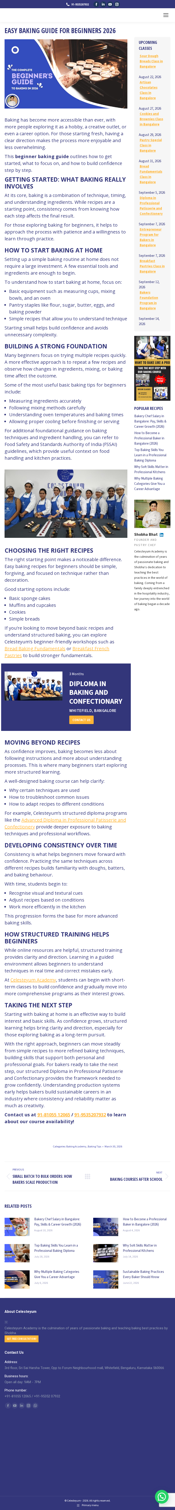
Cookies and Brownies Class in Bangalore (151, 119)
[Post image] (17, 1227)
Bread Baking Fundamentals (35, 648)
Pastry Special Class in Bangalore (151, 145)
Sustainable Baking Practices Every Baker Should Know (143, 1274)
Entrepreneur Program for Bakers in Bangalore (151, 237)
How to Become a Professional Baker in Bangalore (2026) (149, 438)
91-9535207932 (90, 1115)
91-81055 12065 (53, 1115)
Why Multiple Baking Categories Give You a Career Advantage (149, 483)
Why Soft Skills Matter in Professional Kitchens (151, 469)
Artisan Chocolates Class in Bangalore (148, 90)
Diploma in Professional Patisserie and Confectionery (151, 206)
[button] (162, 1497)
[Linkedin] (161, 534)
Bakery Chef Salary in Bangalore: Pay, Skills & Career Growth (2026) (150, 421)
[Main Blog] (87, 1176)
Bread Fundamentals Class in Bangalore (151, 174)
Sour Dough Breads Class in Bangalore (151, 61)
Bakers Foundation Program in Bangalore (149, 300)
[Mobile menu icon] (165, 15)
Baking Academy (76, 1147)
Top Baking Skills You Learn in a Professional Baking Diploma (150, 455)
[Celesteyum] (152, 368)
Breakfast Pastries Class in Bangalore (152, 266)
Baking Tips (94, 1147)
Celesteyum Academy (33, 980)
